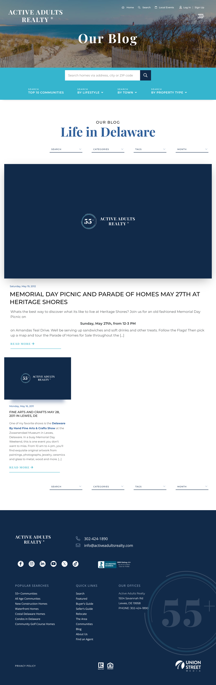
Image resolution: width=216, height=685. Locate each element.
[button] (145, 75)
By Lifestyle (88, 92)
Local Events (166, 7)
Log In (187, 7)
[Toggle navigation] (201, 16)
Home (130, 7)
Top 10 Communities (46, 92)
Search (146, 7)
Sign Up (199, 7)
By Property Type (167, 92)
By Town (125, 92)
